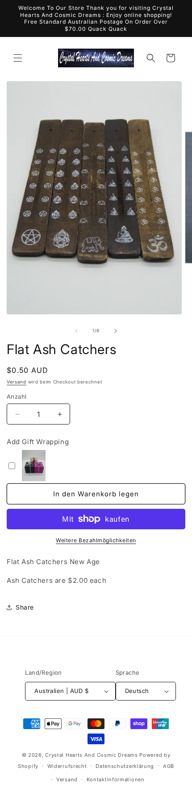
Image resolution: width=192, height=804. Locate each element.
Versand (16, 381)
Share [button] (25, 607)
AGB (168, 766)
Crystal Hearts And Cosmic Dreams (91, 755)
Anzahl (16, 396)
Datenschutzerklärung (125, 766)
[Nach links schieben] (76, 331)
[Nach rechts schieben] (115, 331)
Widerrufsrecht (67, 766)
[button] (18, 58)
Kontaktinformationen (116, 779)
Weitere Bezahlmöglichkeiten (96, 540)
